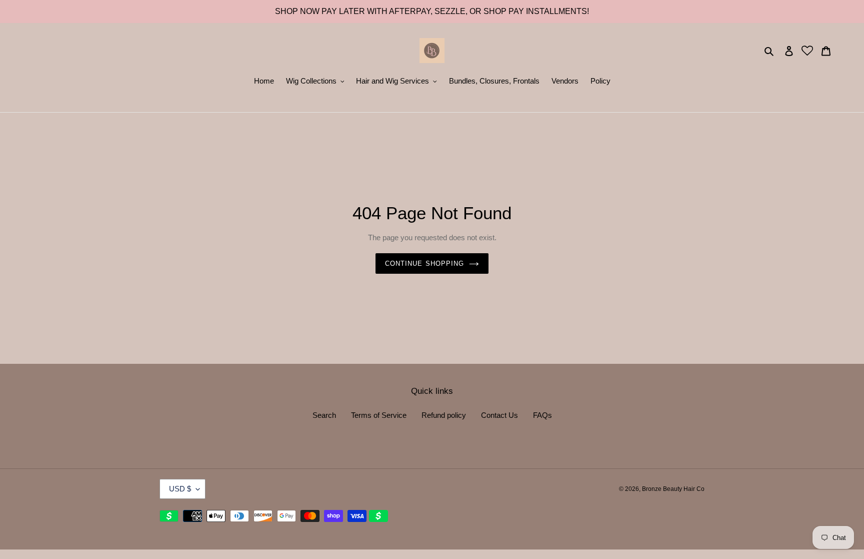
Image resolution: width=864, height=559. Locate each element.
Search (324, 415)
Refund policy (444, 415)
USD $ (180, 488)
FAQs (542, 415)
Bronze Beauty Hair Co (673, 488)
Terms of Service (378, 415)
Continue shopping (424, 263)
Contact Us (499, 415)
